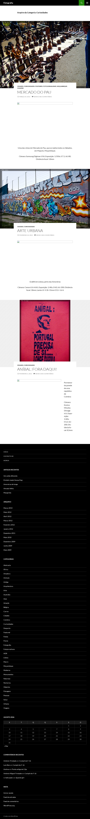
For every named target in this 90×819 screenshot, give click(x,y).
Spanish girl (20, 778)
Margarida (7, 493)
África (6, 569)
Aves (5, 599)
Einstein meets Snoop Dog (13, 480)
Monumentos (8, 674)
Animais (6, 578)
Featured (39, 86)
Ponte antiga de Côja (19, 769)
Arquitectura (8, 586)
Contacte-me (8, 456)
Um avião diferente (10, 476)
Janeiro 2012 (8, 529)
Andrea (6, 769)
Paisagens (7, 691)
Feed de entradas (10, 797)
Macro (6, 662)
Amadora (7, 574)
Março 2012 (8, 521)
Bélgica (6, 607)
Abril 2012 (7, 516)
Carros (6, 611)
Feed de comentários (11, 801)
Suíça (5, 700)
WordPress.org (9, 806)
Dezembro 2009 (9, 542)
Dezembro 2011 (9, 533)
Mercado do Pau (34, 92)
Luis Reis (7, 765)
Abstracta (7, 565)
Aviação (6, 603)
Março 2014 (8, 508)
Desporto (7, 628)
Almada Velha (9, 488)
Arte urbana (30, 230)
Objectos (7, 687)
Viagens (20, 88)
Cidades (20, 86)
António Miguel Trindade (13, 773)
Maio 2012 (7, 512)
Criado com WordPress (11, 816)
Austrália (7, 595)
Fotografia (8, 3)
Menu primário (87, 3)
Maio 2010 (7, 537)
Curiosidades (29, 86)
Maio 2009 (7, 550)
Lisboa (6, 658)
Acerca (6, 460)
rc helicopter (8, 778)
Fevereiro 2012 (9, 525)
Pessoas (6, 695)
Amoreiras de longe (11, 484)
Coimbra (7, 620)
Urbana (6, 704)
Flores (6, 641)
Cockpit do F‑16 (25, 761)
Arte (5, 590)
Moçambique (62, 86)
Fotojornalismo (49, 86)
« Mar (6, 746)
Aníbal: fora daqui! (37, 369)
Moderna (7, 670)
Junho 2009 (8, 546)
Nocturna (7, 683)
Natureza (7, 679)
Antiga (6, 582)
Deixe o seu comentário (43, 97)
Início (6, 452)
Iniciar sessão (8, 793)
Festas (6, 637)
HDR (5, 653)
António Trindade (10, 761)
